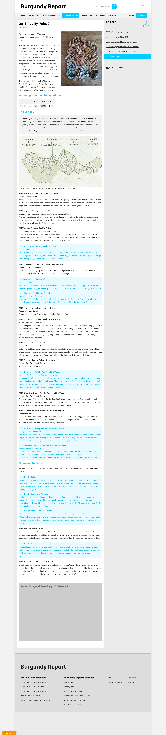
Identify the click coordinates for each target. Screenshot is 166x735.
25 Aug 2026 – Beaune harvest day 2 (34, 687)
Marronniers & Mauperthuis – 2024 (77, 696)
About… (111, 678)
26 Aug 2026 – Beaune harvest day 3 (34, 682)
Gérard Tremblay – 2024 (73, 691)
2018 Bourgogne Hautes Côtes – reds (121, 42)
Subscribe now (132, 682)
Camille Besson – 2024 (72, 705)
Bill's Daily (112, 15)
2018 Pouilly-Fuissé (34, 24)
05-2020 (111, 22)
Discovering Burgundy (51, 15)
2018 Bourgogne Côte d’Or (117, 37)
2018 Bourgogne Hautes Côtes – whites (122, 47)
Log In (142, 5)
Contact (131, 15)
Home (23, 15)
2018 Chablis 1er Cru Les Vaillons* (120, 51)
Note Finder (100, 15)
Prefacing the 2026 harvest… (31, 696)
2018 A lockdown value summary (120, 32)
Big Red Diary (34, 15)
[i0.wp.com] (60, 161)
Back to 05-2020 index (118, 68)
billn (28, 27)
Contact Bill (131, 678)
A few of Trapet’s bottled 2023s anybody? (36, 700)
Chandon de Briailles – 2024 (74, 700)
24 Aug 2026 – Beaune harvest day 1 (34, 691)
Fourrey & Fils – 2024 (72, 687)
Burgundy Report (43, 6)
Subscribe (141, 15)
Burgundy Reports (71, 15)
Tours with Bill (86, 15)
